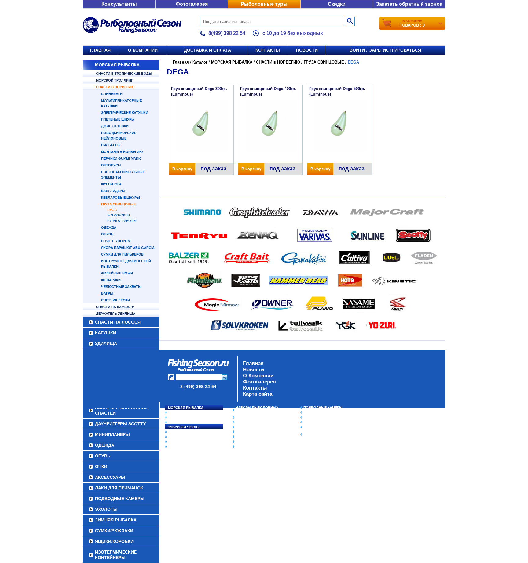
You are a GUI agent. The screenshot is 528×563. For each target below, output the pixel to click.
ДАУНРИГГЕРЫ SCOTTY (256, 417)
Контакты (267, 50)
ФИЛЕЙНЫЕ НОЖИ (117, 273)
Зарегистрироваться (395, 50)
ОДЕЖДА (108, 227)
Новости (307, 50)
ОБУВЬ (107, 234)
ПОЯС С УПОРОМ (115, 241)
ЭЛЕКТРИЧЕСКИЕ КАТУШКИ (124, 112)
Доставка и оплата (207, 50)
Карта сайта (257, 394)
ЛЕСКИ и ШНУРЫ (182, 432)
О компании (143, 50)
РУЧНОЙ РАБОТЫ (121, 221)
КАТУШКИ (105, 332)
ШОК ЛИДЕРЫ (113, 191)
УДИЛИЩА (106, 343)
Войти (357, 50)
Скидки (337, 4)
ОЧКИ (240, 437)
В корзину (182, 169)
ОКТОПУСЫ (111, 165)
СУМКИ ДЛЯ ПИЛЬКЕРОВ (122, 254)
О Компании (258, 376)
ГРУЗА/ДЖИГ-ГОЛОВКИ (187, 442)
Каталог (200, 62)
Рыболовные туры (264, 4)
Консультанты (119, 4)
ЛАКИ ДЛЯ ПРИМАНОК (255, 447)
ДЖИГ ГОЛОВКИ (115, 126)
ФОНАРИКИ (111, 280)
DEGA (112, 210)
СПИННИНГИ (112, 94)
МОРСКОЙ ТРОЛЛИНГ (114, 80)
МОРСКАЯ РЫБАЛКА (117, 64)
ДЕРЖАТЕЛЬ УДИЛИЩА (115, 313)
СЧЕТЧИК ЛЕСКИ (115, 300)
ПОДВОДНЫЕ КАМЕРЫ (323, 407)
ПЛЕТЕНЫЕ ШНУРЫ (118, 119)
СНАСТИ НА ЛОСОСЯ (118, 322)
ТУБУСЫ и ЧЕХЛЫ (184, 427)
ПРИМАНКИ (177, 437)
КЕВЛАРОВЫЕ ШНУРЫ (120, 197)
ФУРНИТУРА (111, 184)
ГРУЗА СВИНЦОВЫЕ (118, 204)
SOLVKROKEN (118, 215)
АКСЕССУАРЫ (247, 442)
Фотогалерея (192, 4)
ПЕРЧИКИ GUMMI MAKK (121, 158)
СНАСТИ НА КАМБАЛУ (115, 307)
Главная (100, 50)
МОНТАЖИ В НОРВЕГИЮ (122, 152)
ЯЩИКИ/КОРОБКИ (318, 427)
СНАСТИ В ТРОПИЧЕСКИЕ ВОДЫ (124, 73)
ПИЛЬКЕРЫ (111, 145)
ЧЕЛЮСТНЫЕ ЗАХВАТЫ (121, 287)
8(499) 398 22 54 (226, 33)
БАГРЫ (107, 293)
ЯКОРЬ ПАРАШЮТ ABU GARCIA (128, 247)
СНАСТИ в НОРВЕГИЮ (115, 87)
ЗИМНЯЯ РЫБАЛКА (319, 417)
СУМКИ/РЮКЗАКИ (318, 422)
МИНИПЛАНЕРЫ (249, 422)
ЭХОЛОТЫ (312, 412)
